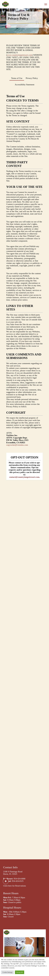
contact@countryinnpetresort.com (24, 477)
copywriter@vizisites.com (17, 445)
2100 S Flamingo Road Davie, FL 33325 (12, 872)
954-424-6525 (17, 881)
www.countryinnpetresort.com (19, 55)
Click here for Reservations (14, 886)
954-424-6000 (19, 879)
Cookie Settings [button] (7, 972)
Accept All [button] (19, 972)
